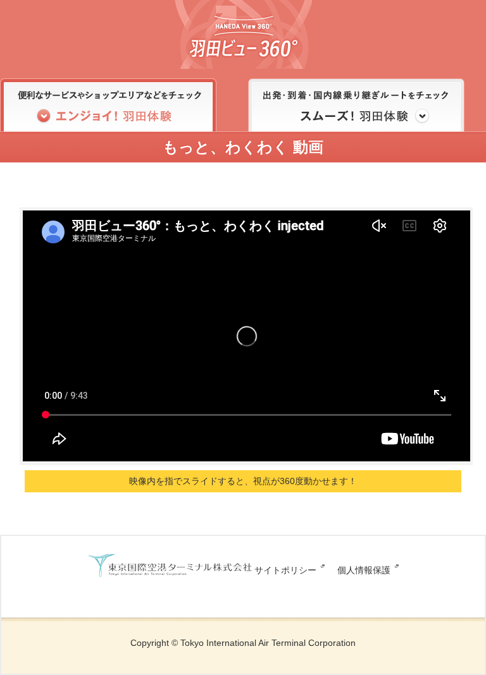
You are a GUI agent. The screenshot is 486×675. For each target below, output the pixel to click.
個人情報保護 (363, 570)
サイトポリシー (285, 570)
